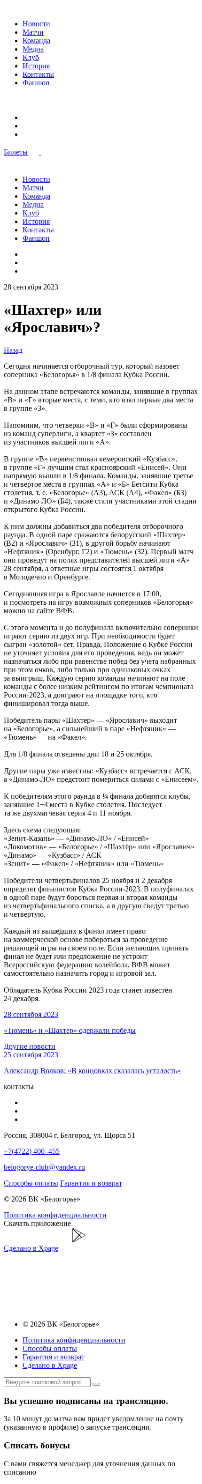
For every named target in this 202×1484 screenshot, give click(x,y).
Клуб (31, 57)
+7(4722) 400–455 (32, 1151)
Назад (13, 350)
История (36, 66)
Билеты (16, 152)
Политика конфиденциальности (55, 1215)
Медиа (33, 49)
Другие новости (29, 1046)
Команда (36, 41)
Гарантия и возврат (91, 1183)
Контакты (38, 74)
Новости (36, 24)
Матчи (33, 32)
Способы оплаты (31, 1183)
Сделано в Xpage (31, 1248)
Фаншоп (36, 83)
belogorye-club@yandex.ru (44, 1167)
